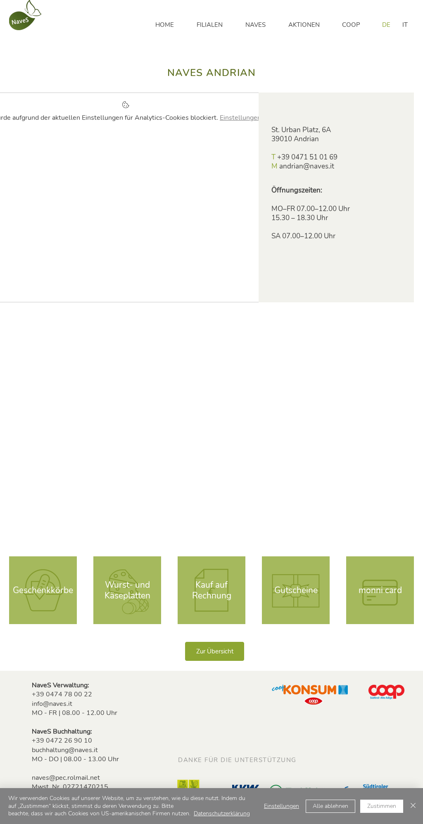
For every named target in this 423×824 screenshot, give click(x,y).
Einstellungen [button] (281, 806)
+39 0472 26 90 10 (62, 740)
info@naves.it (52, 703)
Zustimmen (381, 806)
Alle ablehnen (330, 806)
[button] (214, 25)
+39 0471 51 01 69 (307, 157)
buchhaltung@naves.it (65, 750)
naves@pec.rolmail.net (66, 777)
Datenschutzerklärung (222, 813)
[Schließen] (413, 806)
